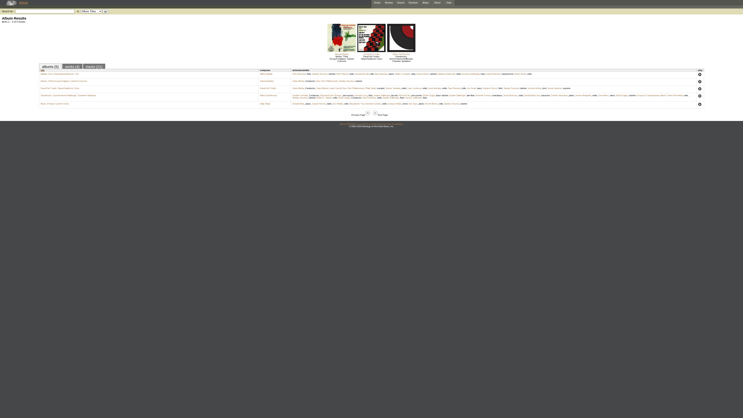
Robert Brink (520, 74)
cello (372, 74)
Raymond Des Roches (331, 95)
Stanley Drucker (319, 74)
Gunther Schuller (300, 95)
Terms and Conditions (392, 124)
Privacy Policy (372, 124)
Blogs (426, 2)
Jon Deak (471, 88)
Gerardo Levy (360, 95)
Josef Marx (603, 95)
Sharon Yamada (392, 88)
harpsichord (507, 74)
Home (377, 2)
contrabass (497, 95)
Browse (389, 2)
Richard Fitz (404, 95)
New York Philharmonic (327, 81)
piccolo (394, 95)
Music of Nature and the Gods (55, 104)
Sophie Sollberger (382, 95)
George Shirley (395, 104)
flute (309, 74)
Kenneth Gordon (373, 104)
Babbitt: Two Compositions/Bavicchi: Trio (60, 74)
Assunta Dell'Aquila (470, 74)
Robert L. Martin (324, 98)
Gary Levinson (414, 88)
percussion (348, 95)
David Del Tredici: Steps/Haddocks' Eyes (371, 57)
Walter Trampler (402, 74)
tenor (405, 104)
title (43, 70)
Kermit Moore (431, 104)
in (78, 11)
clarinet (331, 74)
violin (351, 74)
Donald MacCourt (532, 95)
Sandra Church (490, 88)
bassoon (546, 95)
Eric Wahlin (337, 104)
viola (413, 74)
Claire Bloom (322, 88)
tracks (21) (94, 67)
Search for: (7, 11)
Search (401, 2)
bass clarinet (442, 95)
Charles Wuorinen (559, 95)
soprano (566, 88)
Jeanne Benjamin (583, 95)
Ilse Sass (413, 104)
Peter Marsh (342, 74)
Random (413, 2)
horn (544, 88)
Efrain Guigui (429, 95)
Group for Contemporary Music (651, 95)
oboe (612, 95)
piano (391, 74)
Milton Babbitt (266, 74)
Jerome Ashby (534, 88)
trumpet (380, 88)
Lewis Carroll (335, 88)
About (437, 2)
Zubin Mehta (298, 81)
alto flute (470, 95)
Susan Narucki (555, 88)
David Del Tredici (372, 54)
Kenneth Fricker (483, 95)
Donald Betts (298, 104)
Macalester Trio (356, 104)
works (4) (72, 67)
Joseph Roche (318, 104)
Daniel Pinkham (493, 74)
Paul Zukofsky (369, 98)
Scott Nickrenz (510, 95)
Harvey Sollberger (413, 98)
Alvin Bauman (381, 74)
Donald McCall (361, 74)
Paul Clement (454, 88)
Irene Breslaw (434, 88)
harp (483, 74)
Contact (359, 124)
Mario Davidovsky (401, 54)
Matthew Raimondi (446, 74)
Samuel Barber (342, 54)
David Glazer (422, 74)
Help (448, 2)
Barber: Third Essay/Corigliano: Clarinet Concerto (342, 58)
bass (479, 88)
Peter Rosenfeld (674, 95)
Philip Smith (370, 88)
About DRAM (346, 124)
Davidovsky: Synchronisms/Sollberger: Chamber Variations (401, 58)
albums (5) (50, 67)
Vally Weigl (265, 104)
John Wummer (299, 74)
